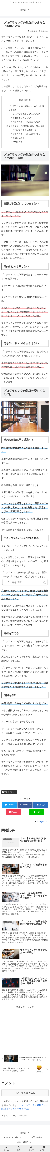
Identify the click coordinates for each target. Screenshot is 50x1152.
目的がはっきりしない (22, 118)
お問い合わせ (37, 1137)
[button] (45, 582)
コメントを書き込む (25, 1092)
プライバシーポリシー (13, 1137)
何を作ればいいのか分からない (26, 122)
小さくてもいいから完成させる (26, 134)
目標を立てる (18, 138)
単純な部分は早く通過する (24, 130)
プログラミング (10, 792)
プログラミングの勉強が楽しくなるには (26, 126)
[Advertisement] (25, 1028)
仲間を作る (17, 142)
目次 (21, 100)
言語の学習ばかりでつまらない (26, 114)
